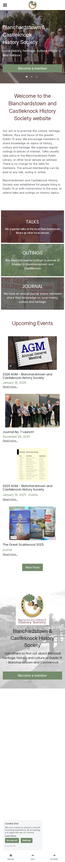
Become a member (32, 68)
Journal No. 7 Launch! (18, 432)
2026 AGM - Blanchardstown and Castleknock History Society (27, 376)
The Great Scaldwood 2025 (23, 544)
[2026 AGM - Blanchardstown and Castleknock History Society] (32, 353)
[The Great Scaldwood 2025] (32, 523)
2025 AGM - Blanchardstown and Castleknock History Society (27, 488)
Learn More (10, 835)
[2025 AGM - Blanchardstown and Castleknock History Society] (32, 464)
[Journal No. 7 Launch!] (32, 410)
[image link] (32, 4)
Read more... (10, 386)
